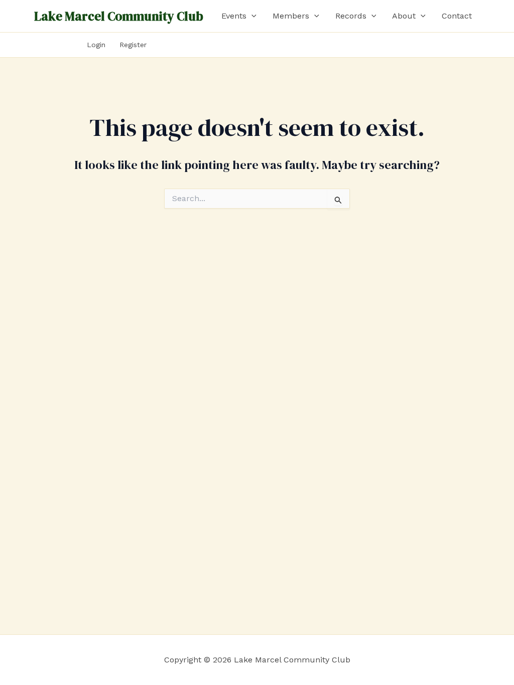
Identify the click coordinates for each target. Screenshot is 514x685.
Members (291, 16)
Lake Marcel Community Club (118, 16)
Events (233, 16)
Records (350, 16)
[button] (251, 16)
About (404, 16)
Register (133, 45)
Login (96, 45)
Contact (457, 16)
